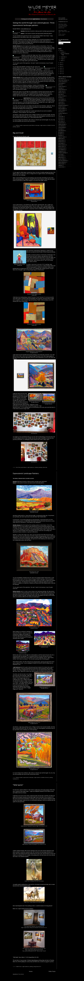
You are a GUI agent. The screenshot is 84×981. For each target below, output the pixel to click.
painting (14, 126)
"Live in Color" (23, 960)
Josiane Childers (61, 159)
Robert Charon (61, 146)
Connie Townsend (62, 81)
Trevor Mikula (61, 83)
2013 (61, 70)
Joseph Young (61, 107)
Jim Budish (60, 132)
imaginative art (61, 151)
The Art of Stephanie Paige (65, 54)
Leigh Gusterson (16, 100)
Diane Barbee (61, 155)
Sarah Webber (61, 99)
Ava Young (60, 154)
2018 (61, 50)
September (63, 56)
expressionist (26, 125)
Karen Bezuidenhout (62, 160)
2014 (61, 68)
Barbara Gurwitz (47, 68)
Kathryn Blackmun (62, 162)
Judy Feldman (16, 33)
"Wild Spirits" (18, 785)
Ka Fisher (60, 97)
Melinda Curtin (61, 92)
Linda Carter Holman (62, 80)
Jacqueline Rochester (62, 105)
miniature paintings (38, 467)
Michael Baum (61, 140)
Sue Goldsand (61, 125)
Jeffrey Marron (61, 157)
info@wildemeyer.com (63, 21)
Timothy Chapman (62, 113)
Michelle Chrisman (16, 57)
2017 (61, 62)
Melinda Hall (60, 138)
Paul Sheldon (61, 143)
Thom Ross (60, 111)
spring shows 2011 (37, 966)
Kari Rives (60, 135)
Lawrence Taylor (61, 137)
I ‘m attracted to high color (42, 515)
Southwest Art (16, 778)
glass (59, 114)
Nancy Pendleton (61, 108)
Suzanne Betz (61, 167)
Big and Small (18, 133)
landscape (37, 125)
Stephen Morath (61, 124)
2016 (61, 64)
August (62, 58)
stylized (18, 126)
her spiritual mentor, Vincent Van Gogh (40, 661)
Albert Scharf (61, 103)
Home (30, 971)
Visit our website (61, 18)
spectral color (43, 536)
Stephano (60, 165)
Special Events (61, 122)
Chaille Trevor (38, 789)
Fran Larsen (60, 119)
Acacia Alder (60, 116)
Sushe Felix (60, 102)
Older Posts (52, 971)
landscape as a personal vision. (33, 519)
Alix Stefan (60, 129)
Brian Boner (60, 118)
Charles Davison (61, 86)
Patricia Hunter (61, 163)
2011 (61, 73)
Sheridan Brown (61, 148)
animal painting (61, 127)
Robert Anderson (61, 144)
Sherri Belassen (35, 960)
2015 (61, 66)
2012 (61, 71)
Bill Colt (59, 84)
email (47, 961)
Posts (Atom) (21, 974)
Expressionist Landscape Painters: (26, 474)
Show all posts (44, 19)
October (63, 52)
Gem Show (18, 467)
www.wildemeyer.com (26, 28)
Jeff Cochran (60, 121)
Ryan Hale (45, 467)
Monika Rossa (61, 141)
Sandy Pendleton (61, 110)
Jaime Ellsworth (61, 130)
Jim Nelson (60, 133)
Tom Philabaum (61, 149)
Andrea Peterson (61, 89)
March (62, 60)
